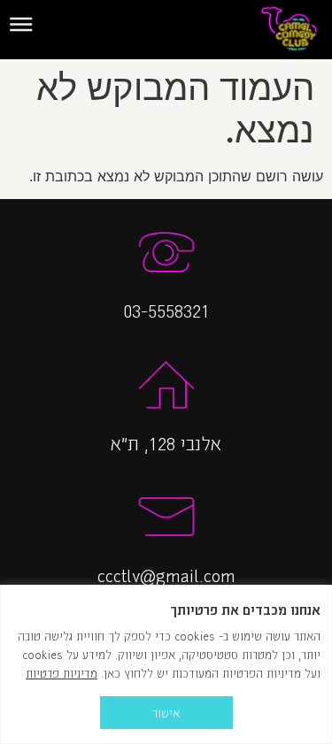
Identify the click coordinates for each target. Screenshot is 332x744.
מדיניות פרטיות (61, 672)
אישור (166, 712)
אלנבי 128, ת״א (166, 442)
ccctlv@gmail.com (166, 574)
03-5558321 (166, 309)
